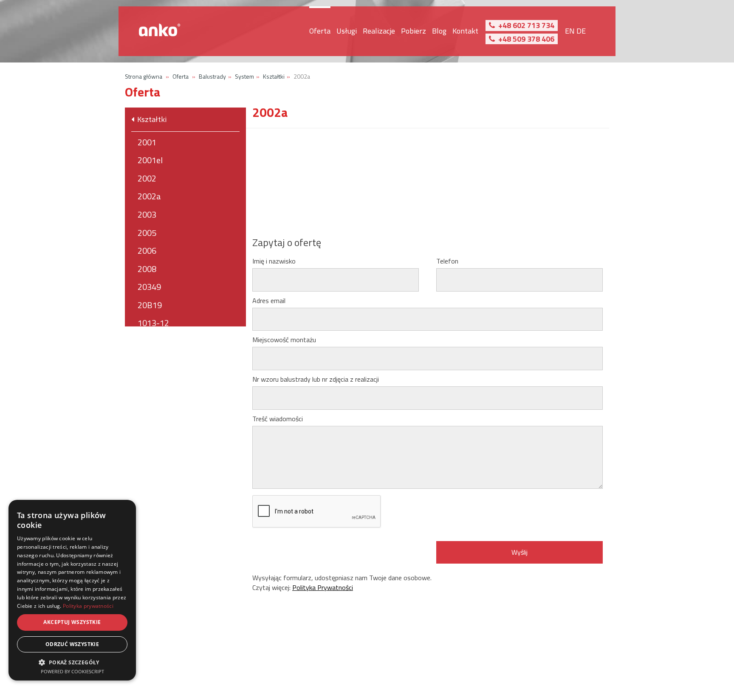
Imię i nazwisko (276, 261)
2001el (150, 160)
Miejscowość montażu (284, 340)
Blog (439, 31)
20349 (149, 286)
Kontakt (465, 31)
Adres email (271, 301)
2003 (147, 214)
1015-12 (153, 359)
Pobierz (413, 31)
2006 (147, 250)
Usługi (346, 31)
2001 (147, 142)
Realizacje (379, 31)
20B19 (150, 305)
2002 (147, 178)
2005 (147, 232)
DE (581, 31)
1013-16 (153, 341)
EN (570, 31)
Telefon (449, 261)
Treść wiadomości (280, 419)
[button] (72, 662)
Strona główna (143, 76)
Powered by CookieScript (72, 671)
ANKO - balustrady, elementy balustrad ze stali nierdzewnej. (160, 31)
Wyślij (519, 552)
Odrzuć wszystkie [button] (72, 644)
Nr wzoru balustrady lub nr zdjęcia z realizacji (315, 379)
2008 (147, 268)
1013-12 (153, 322)
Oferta (319, 31)
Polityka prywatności (88, 606)
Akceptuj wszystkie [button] (72, 622)
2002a (149, 196)
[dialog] (72, 590)
